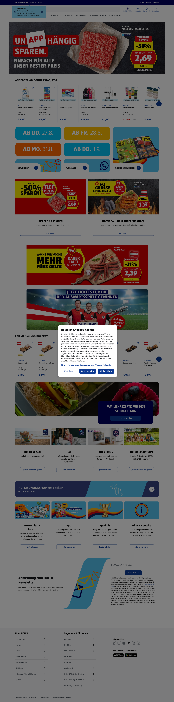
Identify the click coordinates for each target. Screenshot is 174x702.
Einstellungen (69, 371)
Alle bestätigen (106, 371)
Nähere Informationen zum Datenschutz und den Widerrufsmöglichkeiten (86, 365)
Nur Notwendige (87, 371)
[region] (87, 351)
